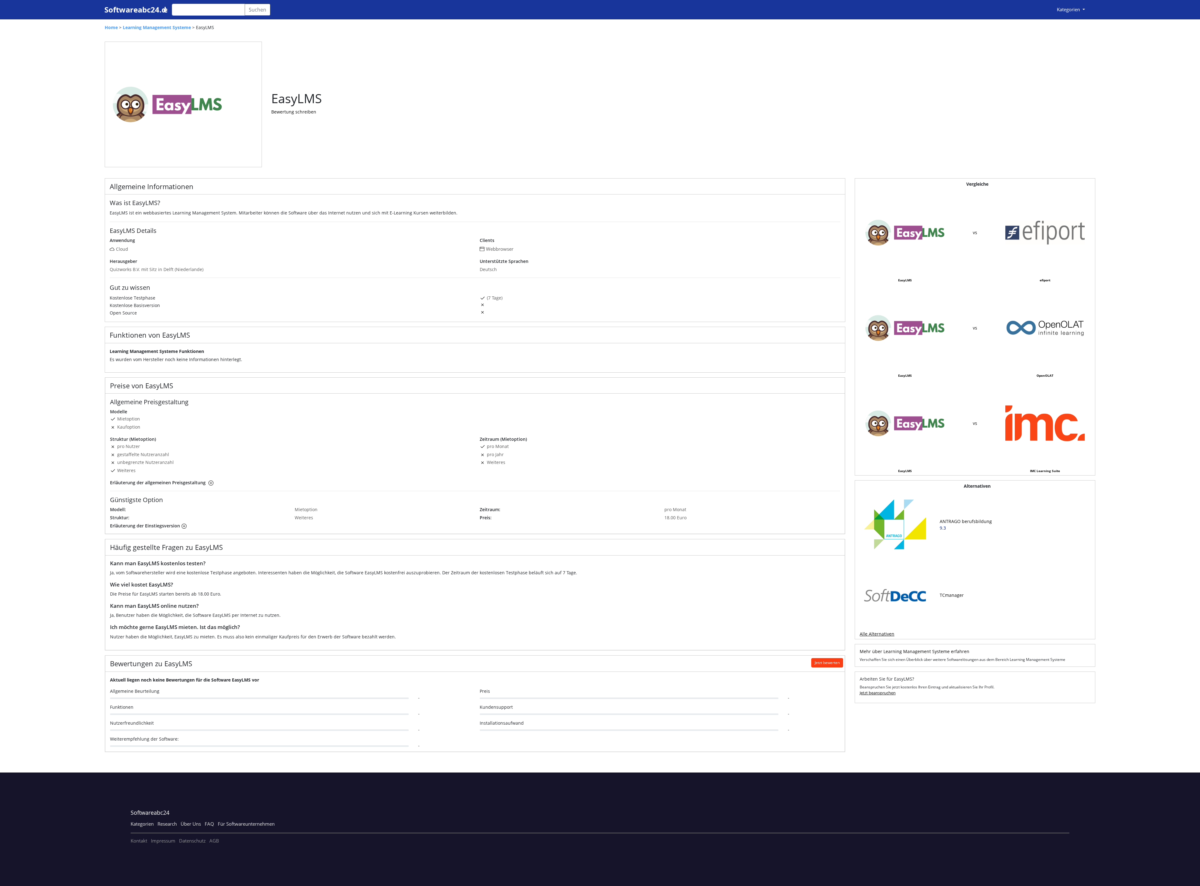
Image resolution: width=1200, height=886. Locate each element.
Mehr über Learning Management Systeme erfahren (914, 651)
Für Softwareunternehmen (246, 824)
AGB (214, 841)
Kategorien (142, 824)
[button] (210, 483)
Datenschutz (192, 841)
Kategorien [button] (1069, 9)
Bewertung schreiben (293, 112)
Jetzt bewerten (827, 662)
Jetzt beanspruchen (878, 693)
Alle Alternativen (877, 634)
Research (167, 824)
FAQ (209, 824)
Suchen (257, 9)
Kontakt (139, 841)
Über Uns (191, 824)
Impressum (163, 841)
